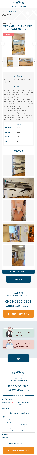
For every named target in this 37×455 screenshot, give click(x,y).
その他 (21, 430)
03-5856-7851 (20, 301)
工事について (5, 417)
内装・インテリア (10, 428)
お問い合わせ (5, 408)
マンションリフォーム (25, 428)
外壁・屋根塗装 (23, 424)
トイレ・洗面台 (10, 430)
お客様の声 (5, 437)
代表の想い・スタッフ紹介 (23, 402)
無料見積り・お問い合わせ (18, 450)
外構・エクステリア (24, 426)
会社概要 (19, 404)
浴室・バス (9, 426)
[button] (34, 44)
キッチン (8, 424)
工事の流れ (8, 419)
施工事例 (4, 434)
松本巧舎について (7, 402)
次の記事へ (24, 271)
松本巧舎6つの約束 (7, 399)
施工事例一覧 (18, 279)
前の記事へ (13, 271)
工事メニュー (9, 422)
